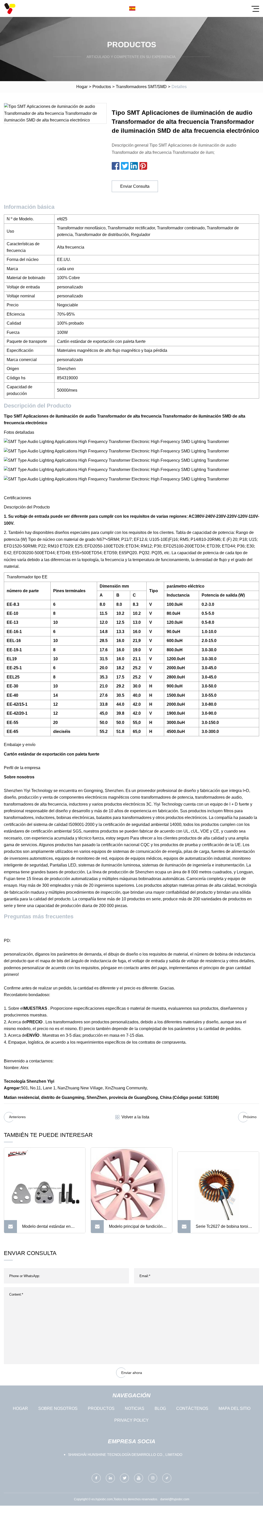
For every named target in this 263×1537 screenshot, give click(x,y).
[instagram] (152, 1478)
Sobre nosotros (58, 1408)
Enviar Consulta (134, 186)
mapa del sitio (234, 1408)
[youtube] (138, 1478)
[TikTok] (166, 1478)
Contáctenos (192, 1408)
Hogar (82, 86)
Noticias (134, 1408)
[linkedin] (110, 1478)
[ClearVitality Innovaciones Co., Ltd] (10, 8)
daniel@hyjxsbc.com (174, 1499)
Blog (160, 1408)
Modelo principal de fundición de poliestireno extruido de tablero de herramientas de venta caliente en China (136, 1228)
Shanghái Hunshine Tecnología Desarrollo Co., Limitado (125, 1455)
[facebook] (96, 1478)
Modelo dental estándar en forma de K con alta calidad (47, 1228)
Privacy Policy (131, 1420)
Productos (101, 86)
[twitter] (124, 1478)
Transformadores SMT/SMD (141, 86)
